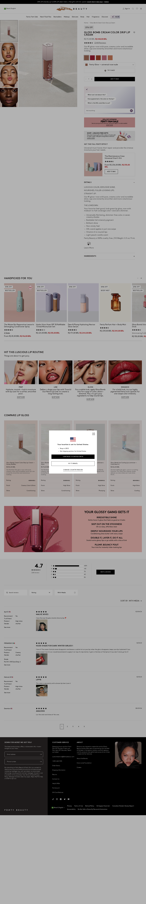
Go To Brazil (73, 463)
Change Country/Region (73, 469)
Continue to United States (73, 456)
